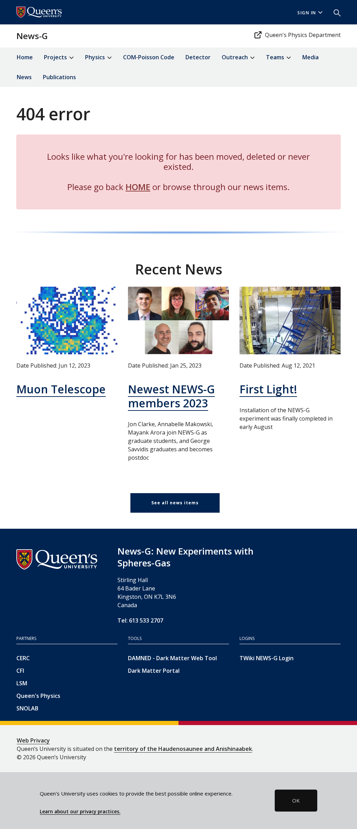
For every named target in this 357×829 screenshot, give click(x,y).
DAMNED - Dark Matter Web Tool (172, 658)
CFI (20, 670)
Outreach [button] (235, 57)
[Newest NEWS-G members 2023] (178, 320)
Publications (59, 77)
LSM (21, 683)
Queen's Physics (38, 696)
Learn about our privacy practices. (80, 811)
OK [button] (296, 800)
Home (25, 57)
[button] (334, 12)
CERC (23, 658)
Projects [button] (56, 57)
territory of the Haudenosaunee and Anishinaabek (183, 749)
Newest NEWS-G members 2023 (171, 396)
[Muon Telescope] (66, 320)
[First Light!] (290, 320)
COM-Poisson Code (148, 57)
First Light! (268, 389)
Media (310, 57)
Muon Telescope (61, 389)
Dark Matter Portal (154, 670)
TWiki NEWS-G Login (267, 658)
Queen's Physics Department (303, 35)
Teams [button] (276, 57)
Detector (198, 57)
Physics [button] (95, 57)
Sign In (306, 13)
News (24, 77)
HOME (138, 187)
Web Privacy (33, 740)
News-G (32, 36)
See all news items (175, 503)
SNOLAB (27, 708)
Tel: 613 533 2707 (140, 620)
